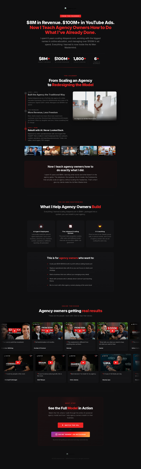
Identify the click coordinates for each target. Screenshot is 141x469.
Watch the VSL (72, 425)
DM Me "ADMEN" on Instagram (72, 434)
